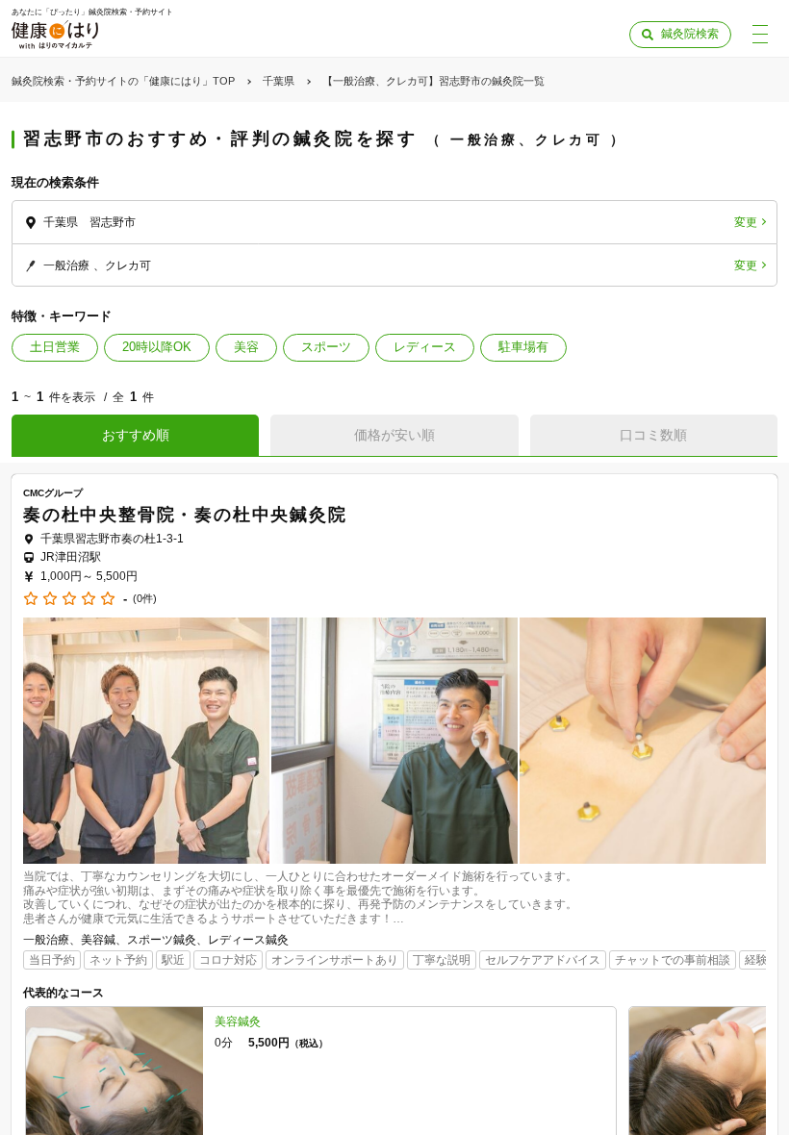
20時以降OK (156, 347)
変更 (745, 222)
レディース (425, 347)
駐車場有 (523, 347)
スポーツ (326, 347)
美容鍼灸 (238, 1021)
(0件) (145, 598)
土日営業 (55, 347)
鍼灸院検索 (690, 33)
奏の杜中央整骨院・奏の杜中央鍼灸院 (185, 514)
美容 (246, 347)
